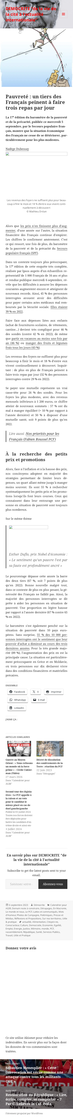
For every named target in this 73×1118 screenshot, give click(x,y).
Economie (47, 925)
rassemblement (14, 932)
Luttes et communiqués (45, 911)
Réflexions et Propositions (27, 918)
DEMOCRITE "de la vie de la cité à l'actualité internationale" (31, 14)
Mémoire (35, 928)
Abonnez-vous (53, 884)
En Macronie (59, 908)
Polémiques (46, 915)
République (29, 932)
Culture (24, 925)
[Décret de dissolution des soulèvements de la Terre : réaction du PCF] (50, 748)
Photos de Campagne (28, 915)
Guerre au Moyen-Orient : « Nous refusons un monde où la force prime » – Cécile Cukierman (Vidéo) (19, 766)
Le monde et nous (15, 911)
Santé (39, 932)
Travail (9, 935)
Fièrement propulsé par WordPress (24, 1113)
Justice (26, 928)
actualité (26, 921)
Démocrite (39, 905)
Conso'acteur (12, 925)
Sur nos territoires (51, 918)
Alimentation (39, 921)
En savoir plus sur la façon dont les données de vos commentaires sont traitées (36, 1046)
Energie (18, 928)
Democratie (35, 925)
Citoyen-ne (52, 921)
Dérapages (46, 908)
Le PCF (28, 911)
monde (45, 928)
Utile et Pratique (22, 935)
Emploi (9, 928)
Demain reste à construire (25, 908)
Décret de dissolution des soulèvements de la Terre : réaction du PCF (49, 763)
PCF (52, 928)
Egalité (57, 925)
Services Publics (51, 932)
